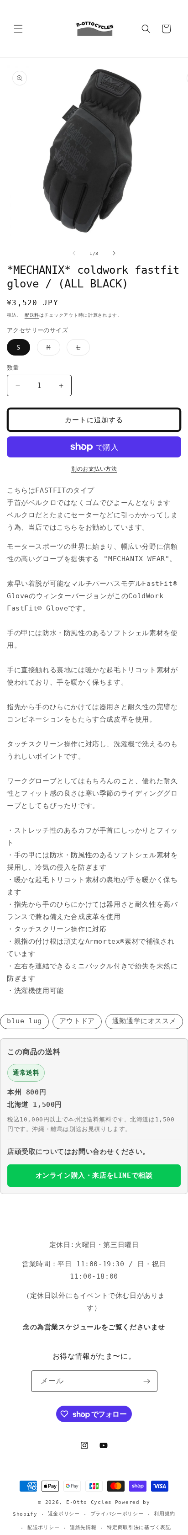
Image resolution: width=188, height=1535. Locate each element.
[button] (18, 29)
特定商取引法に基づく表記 (139, 1527)
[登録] (147, 1381)
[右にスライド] (114, 253)
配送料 (32, 315)
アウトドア (77, 1021)
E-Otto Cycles (89, 1502)
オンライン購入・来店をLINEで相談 (94, 1175)
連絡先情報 (83, 1527)
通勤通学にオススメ (144, 1021)
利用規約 (164, 1514)
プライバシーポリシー (117, 1514)
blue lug (24, 1021)
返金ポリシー (64, 1514)
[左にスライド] (74, 253)
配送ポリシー (43, 1527)
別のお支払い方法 (94, 469)
